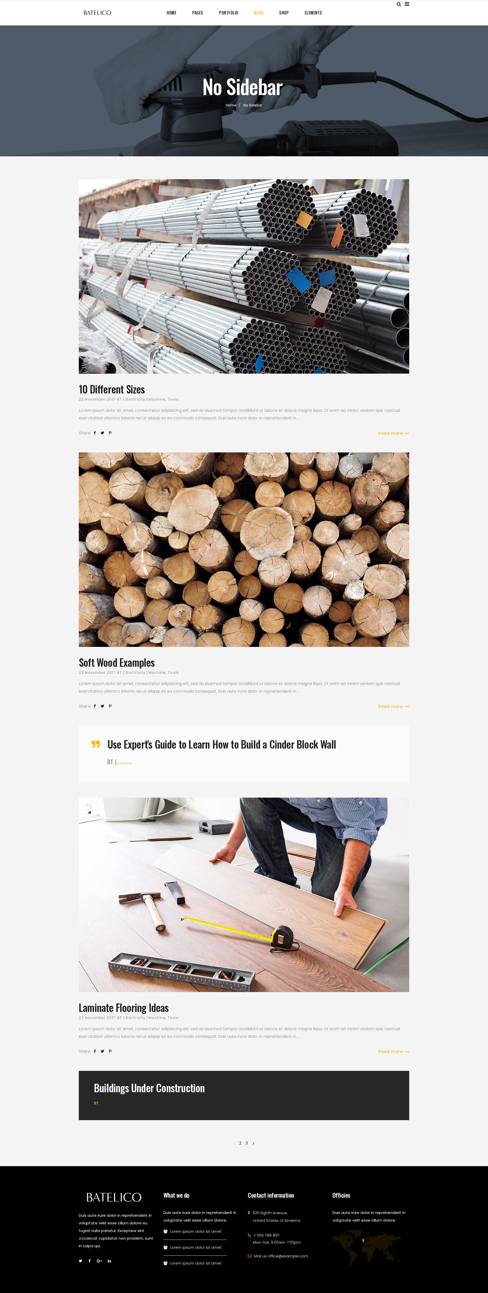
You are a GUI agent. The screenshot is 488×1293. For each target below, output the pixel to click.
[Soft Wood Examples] (244, 549)
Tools (173, 399)
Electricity (135, 399)
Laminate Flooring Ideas (124, 1007)
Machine (156, 399)
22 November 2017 (97, 399)
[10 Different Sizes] (244, 276)
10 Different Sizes (112, 389)
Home (231, 105)
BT (119, 399)
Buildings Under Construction (149, 1087)
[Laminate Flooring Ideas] (244, 895)
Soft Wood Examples (117, 662)
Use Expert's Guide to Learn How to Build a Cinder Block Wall (222, 744)
